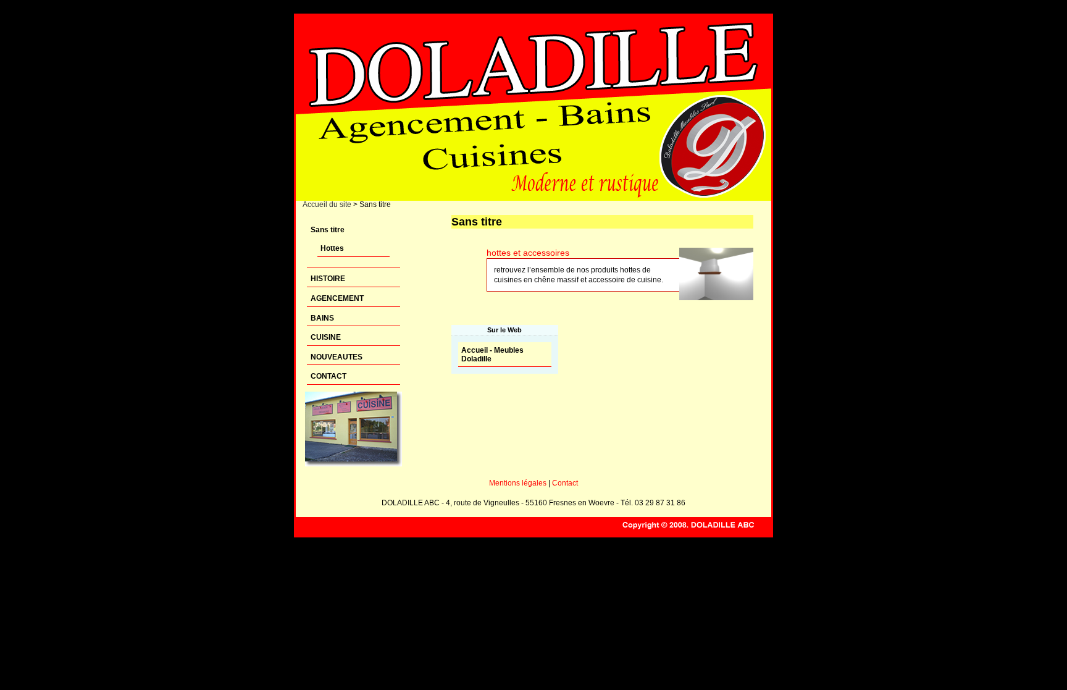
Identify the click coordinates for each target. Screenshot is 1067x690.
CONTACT (328, 376)
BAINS (322, 318)
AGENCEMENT (337, 298)
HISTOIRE (328, 278)
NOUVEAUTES (336, 357)
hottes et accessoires (528, 253)
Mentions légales (517, 483)
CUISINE (326, 337)
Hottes (332, 248)
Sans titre (328, 229)
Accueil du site (327, 204)
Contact (565, 483)
